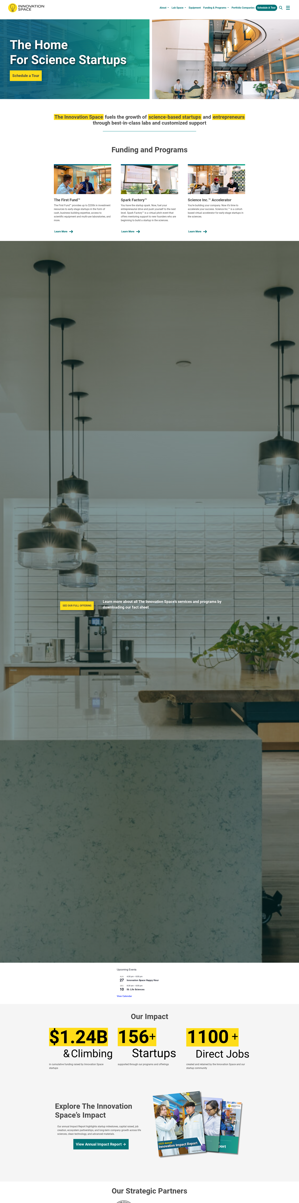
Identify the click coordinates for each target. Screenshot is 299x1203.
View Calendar (124, 996)
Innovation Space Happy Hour (143, 980)
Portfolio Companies (243, 7)
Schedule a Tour (25, 76)
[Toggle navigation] (288, 7)
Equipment (195, 7)
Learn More (60, 231)
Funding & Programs (214, 7)
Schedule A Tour (266, 7)
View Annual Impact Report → (101, 1144)
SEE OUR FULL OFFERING (77, 605)
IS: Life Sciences (136, 989)
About (163, 7)
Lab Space (177, 7)
